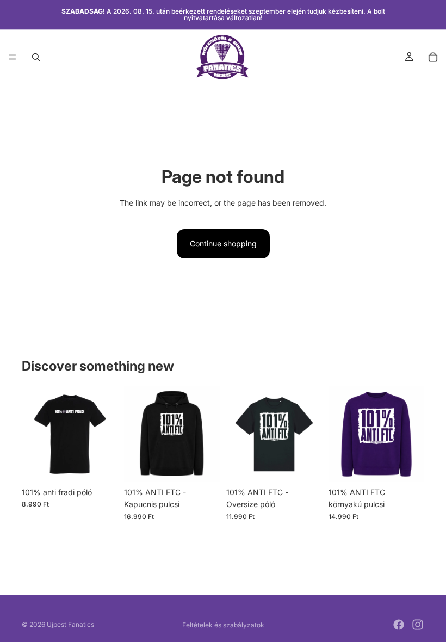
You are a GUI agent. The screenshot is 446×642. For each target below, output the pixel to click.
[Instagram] (417, 624)
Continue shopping (223, 243)
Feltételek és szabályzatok (223, 625)
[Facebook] (398, 624)
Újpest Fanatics (70, 624)
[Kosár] (433, 57)
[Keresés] (36, 57)
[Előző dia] (34, 434)
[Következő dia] (105, 434)
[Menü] (12, 57)
